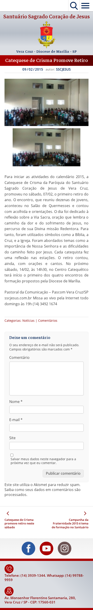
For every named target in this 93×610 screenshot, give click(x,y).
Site (12, 437)
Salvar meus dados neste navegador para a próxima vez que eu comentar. (43, 461)
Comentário (19, 357)
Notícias (28, 320)
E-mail (16, 419)
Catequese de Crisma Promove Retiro (46, 60)
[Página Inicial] (46, 47)
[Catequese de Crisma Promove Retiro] (46, 102)
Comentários (47, 320)
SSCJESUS (63, 69)
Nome (16, 401)
